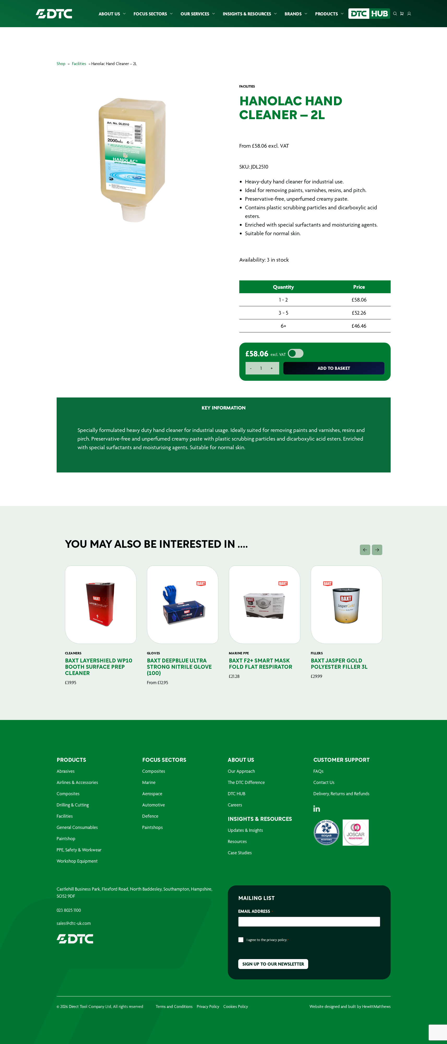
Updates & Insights (245, 830)
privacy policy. (277, 940)
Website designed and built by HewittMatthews (350, 1006)
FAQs (318, 771)
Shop (61, 63)
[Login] (409, 13)
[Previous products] (365, 550)
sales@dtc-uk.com (74, 923)
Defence (150, 816)
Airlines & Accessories (77, 782)
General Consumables (77, 827)
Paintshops (152, 827)
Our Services (195, 13)
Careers (235, 804)
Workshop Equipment (77, 861)
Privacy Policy (208, 1006)
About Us (109, 13)
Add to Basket (334, 368)
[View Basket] (402, 13)
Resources (237, 841)
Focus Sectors (150, 13)
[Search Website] (395, 13)
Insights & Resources (247, 13)
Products (326, 13)
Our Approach (241, 771)
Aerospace (152, 793)
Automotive (153, 804)
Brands (293, 13)
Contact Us (324, 782)
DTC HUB (236, 793)
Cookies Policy (235, 1006)
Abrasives (66, 771)
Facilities (79, 63)
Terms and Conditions (174, 1006)
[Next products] (377, 550)
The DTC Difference (246, 782)
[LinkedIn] (316, 808)
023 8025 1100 (69, 910)
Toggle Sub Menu (124, 13)
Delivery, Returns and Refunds (341, 793)
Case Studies (240, 852)
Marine (149, 782)
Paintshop (66, 838)
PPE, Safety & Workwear (79, 849)
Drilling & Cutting (73, 804)
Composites (68, 793)
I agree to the (268, 940)
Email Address (255, 911)
